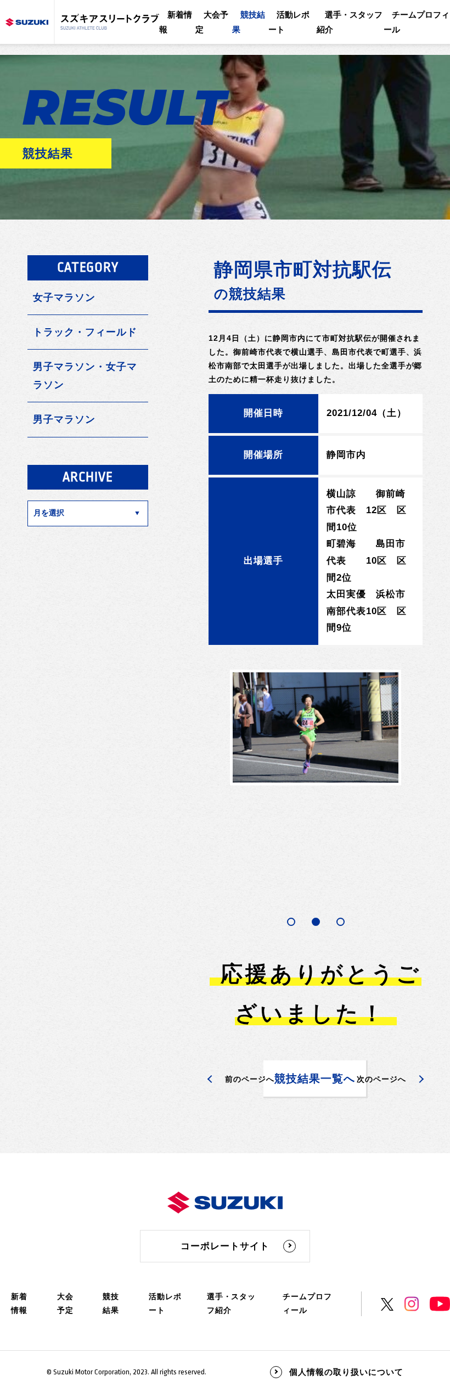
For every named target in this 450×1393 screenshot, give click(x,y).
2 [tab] (316, 922)
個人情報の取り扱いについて (346, 1372)
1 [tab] (291, 922)
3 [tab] (340, 922)
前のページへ (249, 1079)
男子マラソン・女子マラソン (85, 375)
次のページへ (381, 1079)
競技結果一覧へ (314, 1078)
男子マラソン (64, 419)
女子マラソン (64, 297)
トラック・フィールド (85, 332)
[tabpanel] (315, 727)
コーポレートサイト (225, 1246)
